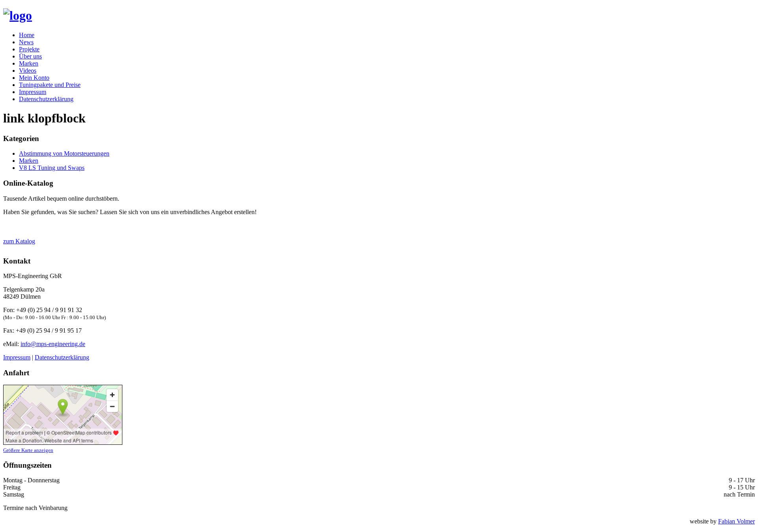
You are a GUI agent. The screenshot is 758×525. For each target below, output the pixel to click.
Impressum (32, 91)
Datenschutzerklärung (46, 99)
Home (26, 35)
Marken (28, 63)
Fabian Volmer (736, 521)
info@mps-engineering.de (53, 344)
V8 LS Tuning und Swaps (51, 167)
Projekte (29, 49)
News (26, 42)
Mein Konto (34, 77)
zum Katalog (19, 241)
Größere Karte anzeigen (28, 450)
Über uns (30, 56)
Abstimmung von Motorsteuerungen (64, 153)
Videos (27, 70)
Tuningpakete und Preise (50, 84)
